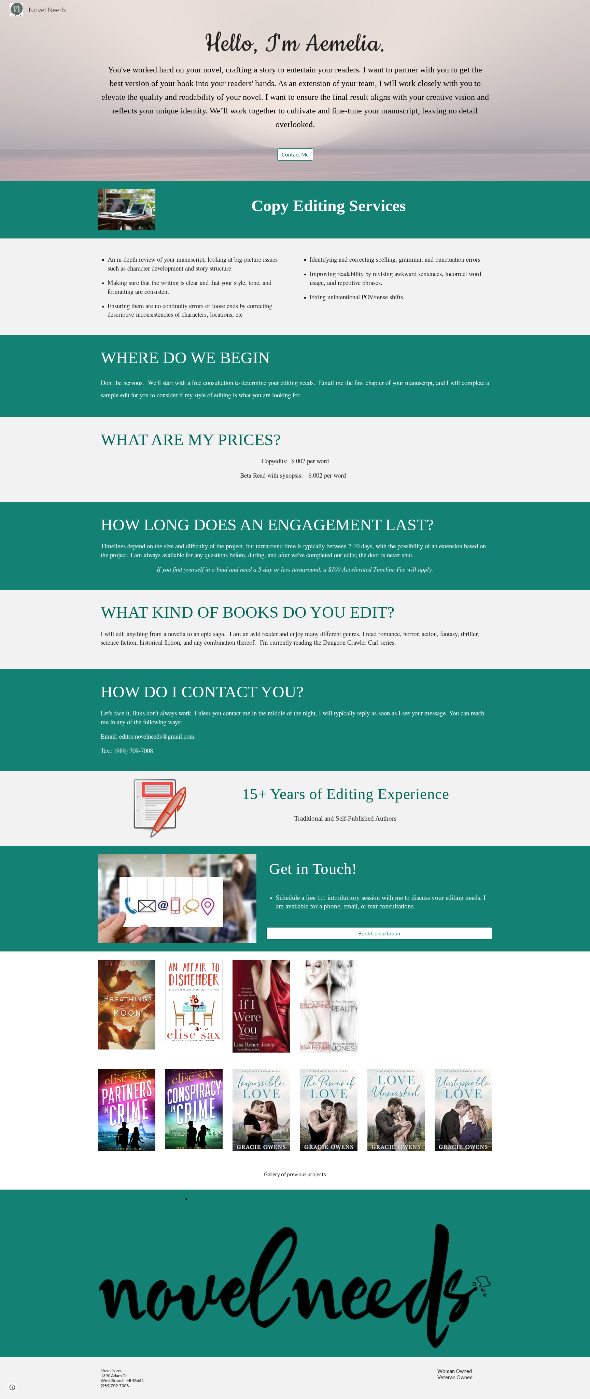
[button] (12, 1387)
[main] (295, 84)
